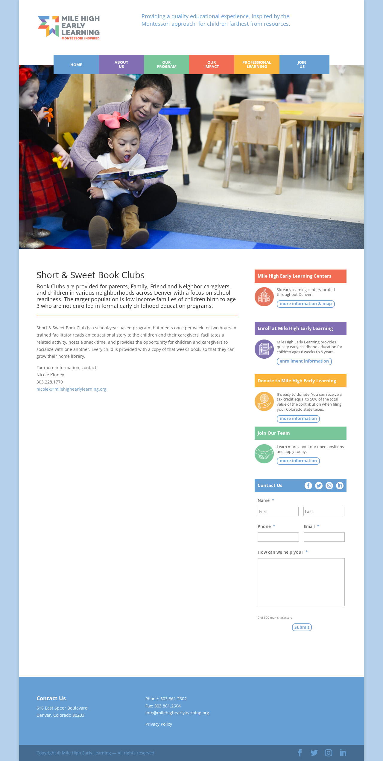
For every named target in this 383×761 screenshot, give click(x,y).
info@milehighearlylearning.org (177, 713)
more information (298, 418)
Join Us (302, 64)
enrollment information (304, 361)
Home (76, 64)
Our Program (167, 64)
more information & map (306, 303)
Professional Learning (256, 64)
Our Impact (211, 64)
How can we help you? (283, 552)
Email (312, 526)
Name (266, 500)
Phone (267, 526)
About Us (121, 64)
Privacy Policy (158, 724)
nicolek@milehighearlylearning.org (72, 389)
